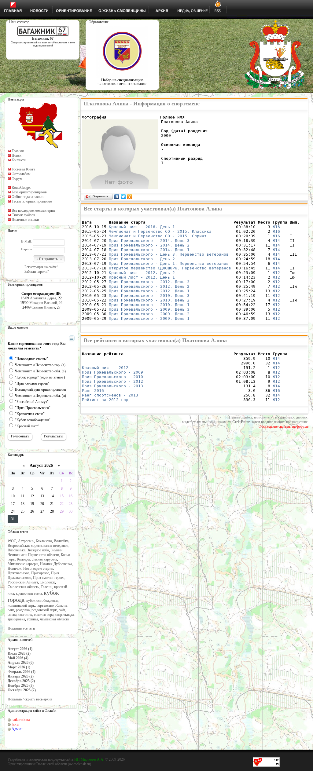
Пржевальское (18, 573)
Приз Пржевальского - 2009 (112, 372)
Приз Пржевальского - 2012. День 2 (149, 286)
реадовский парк (44, 610)
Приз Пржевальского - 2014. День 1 (149, 249)
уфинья (32, 619)
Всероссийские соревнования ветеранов (38, 545)
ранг (11, 610)
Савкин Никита (43, 307)
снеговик (25, 614)
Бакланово (44, 541)
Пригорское (40, 573)
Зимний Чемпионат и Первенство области (35, 552)
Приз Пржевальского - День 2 (142, 259)
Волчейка (61, 541)
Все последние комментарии (33, 210)
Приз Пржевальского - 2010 (112, 377)
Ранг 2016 (93, 390)
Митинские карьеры (23, 564)
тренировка (16, 619)
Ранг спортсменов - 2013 (110, 395)
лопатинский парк (21, 605)
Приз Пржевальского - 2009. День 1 (149, 318)
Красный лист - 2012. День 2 (142, 272)
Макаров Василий (43, 303)
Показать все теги (21, 628)
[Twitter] (123, 197)
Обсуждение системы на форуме (283, 426)
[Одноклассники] (130, 197)
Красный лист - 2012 (105, 367)
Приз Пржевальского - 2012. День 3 (149, 282)
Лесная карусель (44, 559)
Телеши (46, 587)
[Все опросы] (61, 338)
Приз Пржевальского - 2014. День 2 (149, 245)
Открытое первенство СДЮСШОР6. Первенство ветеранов (170, 268)
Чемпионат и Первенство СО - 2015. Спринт (158, 236)
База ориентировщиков (29, 192)
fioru (15, 724)
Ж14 (276, 240)
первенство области (52, 605)
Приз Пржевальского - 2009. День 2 (149, 314)
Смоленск (47, 582)
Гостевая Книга (23, 169)
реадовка (23, 610)
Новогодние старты (38, 568)
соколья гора (43, 614)
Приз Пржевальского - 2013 (112, 386)
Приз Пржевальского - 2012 (112, 381)
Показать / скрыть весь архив (30, 699)
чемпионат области (54, 619)
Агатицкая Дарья (43, 298)
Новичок (14, 568)
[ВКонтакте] (117, 197)
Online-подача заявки (28, 197)
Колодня (23, 559)
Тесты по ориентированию (32, 201)
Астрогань (26, 541)
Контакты (19, 160)
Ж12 (276, 272)
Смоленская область (23, 587)
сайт (62, 610)
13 (42, 496)
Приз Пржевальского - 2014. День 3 (149, 240)
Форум (17, 178)
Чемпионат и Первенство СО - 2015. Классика (160, 231)
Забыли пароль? (36, 271)
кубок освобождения (42, 600)
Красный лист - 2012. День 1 (142, 277)
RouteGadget (21, 187)
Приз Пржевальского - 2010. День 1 (149, 304)
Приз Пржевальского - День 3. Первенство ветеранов (169, 254)
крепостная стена (29, 593)
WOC (12, 541)
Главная (18, 151)
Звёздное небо (38, 550)
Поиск (16, 155)
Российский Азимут (23, 582)
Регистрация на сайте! (41, 267)
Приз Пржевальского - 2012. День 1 (149, 291)
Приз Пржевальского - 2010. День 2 (149, 300)
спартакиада (64, 614)
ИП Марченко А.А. (89, 759)
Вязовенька (16, 550)
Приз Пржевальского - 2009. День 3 (149, 309)
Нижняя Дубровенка (56, 564)
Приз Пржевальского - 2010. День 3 (149, 295)
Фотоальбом (21, 174)
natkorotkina (21, 720)
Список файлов (23, 215)
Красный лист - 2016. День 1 (142, 227)
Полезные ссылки (25, 219)
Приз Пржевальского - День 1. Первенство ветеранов (169, 263)
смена (12, 614)
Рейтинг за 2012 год (105, 399)
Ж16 (276, 227)
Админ (17, 729)
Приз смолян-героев (48, 578)
